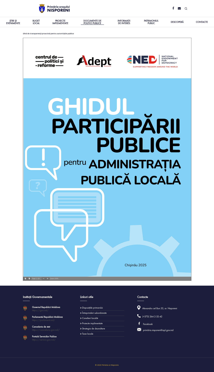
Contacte (202, 22)
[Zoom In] (47, 278)
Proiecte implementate (60, 22)
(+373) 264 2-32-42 (152, 316)
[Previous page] (25, 278)
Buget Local (36, 22)
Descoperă (177, 22)
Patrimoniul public (151, 22)
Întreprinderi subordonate (94, 313)
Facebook (148, 324)
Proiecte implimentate (92, 323)
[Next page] (29, 278)
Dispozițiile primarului (92, 307)
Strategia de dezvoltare (93, 328)
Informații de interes (124, 22)
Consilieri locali (89, 318)
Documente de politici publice (92, 22)
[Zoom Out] (43, 278)
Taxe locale (87, 333)
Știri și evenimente (13, 22)
